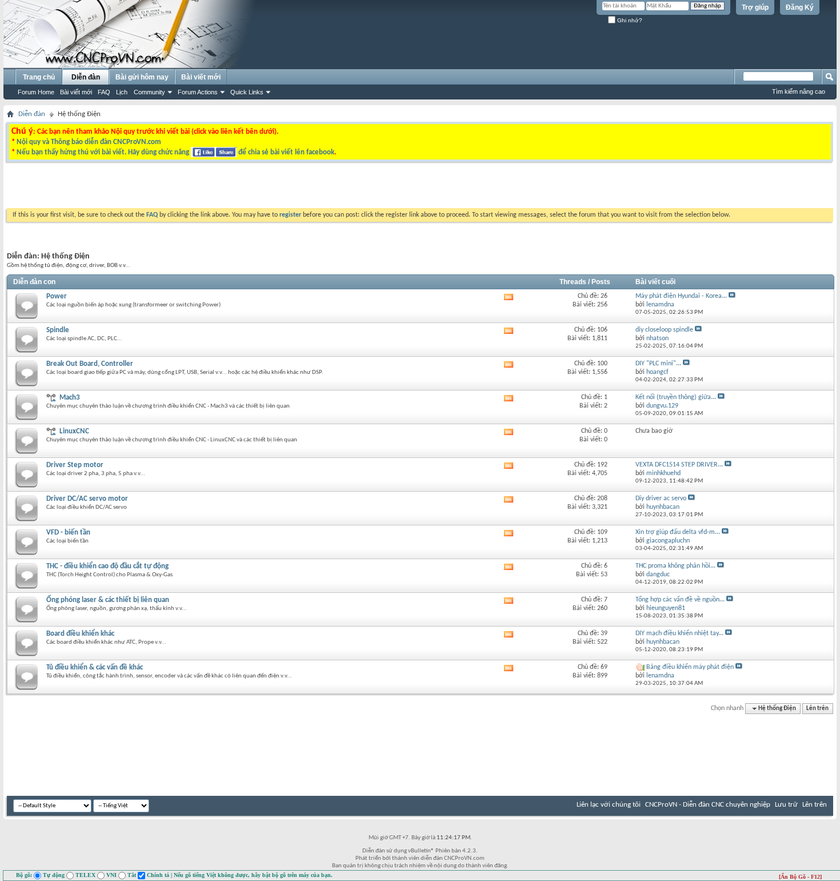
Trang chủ (39, 77)
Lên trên (817, 708)
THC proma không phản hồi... (675, 566)
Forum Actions (198, 92)
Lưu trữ (786, 804)
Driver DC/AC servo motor (87, 499)
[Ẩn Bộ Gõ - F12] (800, 877)
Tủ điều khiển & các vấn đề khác (94, 667)
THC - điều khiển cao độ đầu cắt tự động (107, 566)
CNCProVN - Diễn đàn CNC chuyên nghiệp (707, 804)
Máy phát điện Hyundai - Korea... (681, 296)
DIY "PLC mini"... (658, 363)
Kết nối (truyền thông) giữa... (675, 397)
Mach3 (69, 397)
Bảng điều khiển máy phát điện (690, 667)
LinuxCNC (74, 431)
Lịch (121, 92)
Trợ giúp (755, 7)
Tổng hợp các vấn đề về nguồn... (680, 599)
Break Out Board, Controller (89, 364)
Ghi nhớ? (628, 20)
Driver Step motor (74, 465)
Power (56, 296)
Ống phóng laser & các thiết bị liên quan (107, 600)
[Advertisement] (276, 188)
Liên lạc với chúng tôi (609, 804)
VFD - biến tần (68, 532)
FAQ (104, 92)
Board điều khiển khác (80, 633)
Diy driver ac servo (660, 498)
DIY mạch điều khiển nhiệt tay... (679, 633)
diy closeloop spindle (664, 329)
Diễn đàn (85, 77)
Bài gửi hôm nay (142, 77)
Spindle (57, 330)
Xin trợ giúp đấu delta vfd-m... (677, 532)
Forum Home (36, 92)
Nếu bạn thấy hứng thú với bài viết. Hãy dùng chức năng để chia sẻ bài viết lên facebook (175, 152)
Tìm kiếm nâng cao (798, 91)
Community (149, 92)
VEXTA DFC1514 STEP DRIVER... (679, 464)
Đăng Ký (800, 7)
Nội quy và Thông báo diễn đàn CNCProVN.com (89, 142)
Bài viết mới (76, 92)
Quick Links (246, 92)
